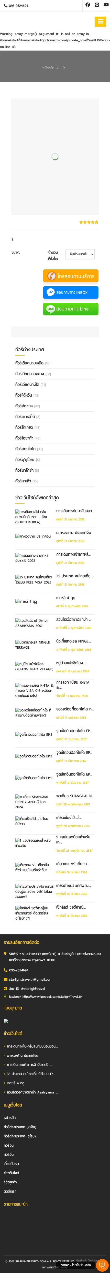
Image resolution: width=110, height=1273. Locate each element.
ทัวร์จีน (9, 1145)
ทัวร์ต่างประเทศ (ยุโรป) (20, 1136)
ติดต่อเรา (10, 1191)
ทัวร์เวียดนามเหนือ (32, 363)
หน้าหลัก (48, 68)
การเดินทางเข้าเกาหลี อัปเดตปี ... (29, 1065)
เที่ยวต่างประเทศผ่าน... (73, 885)
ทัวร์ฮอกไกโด (29, 449)
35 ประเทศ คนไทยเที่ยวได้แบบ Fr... (31, 1074)
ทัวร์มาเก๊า (26, 481)
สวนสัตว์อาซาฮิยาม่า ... (73, 619)
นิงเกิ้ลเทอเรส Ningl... (73, 641)
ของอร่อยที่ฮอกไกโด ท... (75, 709)
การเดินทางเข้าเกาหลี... (73, 554)
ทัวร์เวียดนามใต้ (30, 384)
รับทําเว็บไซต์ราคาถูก (90, 1261)
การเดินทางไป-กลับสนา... (75, 511)
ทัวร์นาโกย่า (27, 470)
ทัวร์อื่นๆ (10, 1155)
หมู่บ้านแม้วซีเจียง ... (71, 662)
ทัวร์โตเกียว (27, 427)
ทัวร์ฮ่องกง (27, 406)
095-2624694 (17, 6)
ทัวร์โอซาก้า (27, 438)
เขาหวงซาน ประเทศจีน (73, 532)
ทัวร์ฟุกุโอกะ (27, 459)
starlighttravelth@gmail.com (30, 979)
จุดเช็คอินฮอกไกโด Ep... (74, 730)
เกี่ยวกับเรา (11, 1164)
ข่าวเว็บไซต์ (11, 1173)
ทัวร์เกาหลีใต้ (27, 416)
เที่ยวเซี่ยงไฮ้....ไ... (69, 817)
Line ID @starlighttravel (27, 989)
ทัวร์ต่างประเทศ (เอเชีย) (20, 1127)
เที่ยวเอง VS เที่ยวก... (72, 863)
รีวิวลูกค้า (10, 1182)
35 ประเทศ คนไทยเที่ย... (74, 576)
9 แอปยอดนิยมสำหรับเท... (73, 840)
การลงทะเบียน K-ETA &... (72, 685)
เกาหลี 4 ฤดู (65, 597)
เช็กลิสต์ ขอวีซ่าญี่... (71, 907)
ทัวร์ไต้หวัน (27, 395)
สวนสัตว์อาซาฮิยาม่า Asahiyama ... (32, 1092)
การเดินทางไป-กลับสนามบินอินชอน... (32, 1046)
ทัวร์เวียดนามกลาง (33, 374)
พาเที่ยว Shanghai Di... (75, 796)
